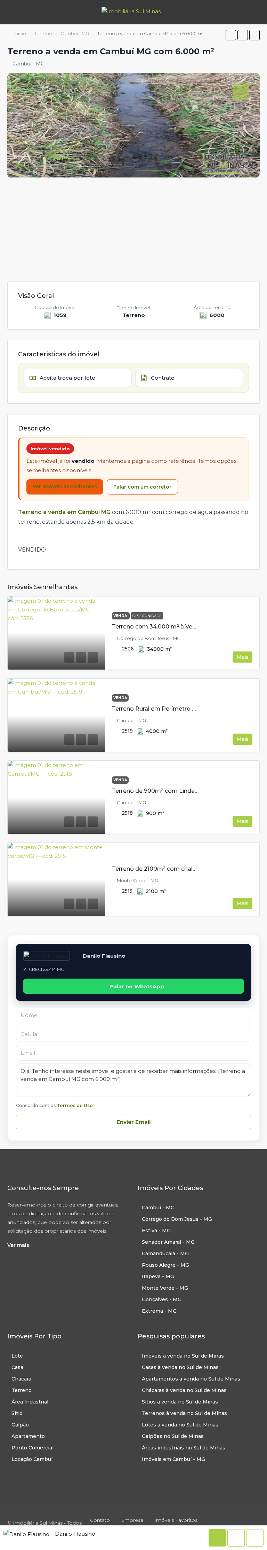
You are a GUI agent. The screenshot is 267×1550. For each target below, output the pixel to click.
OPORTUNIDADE (147, 616)
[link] (56, 633)
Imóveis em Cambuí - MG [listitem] (173, 1459)
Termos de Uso (75, 1105)
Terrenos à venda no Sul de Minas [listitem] (184, 1413)
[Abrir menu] (11, 12)
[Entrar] (253, 12)
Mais (242, 657)
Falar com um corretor (142, 487)
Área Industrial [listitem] (29, 1402)
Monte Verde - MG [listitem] (165, 1288)
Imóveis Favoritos (175, 1520)
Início (20, 33)
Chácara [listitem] (21, 1379)
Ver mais (18, 1245)
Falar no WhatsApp (137, 986)
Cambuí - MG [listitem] (158, 1207)
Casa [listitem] (17, 1367)
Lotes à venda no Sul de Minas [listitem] (180, 1425)
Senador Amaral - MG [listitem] (168, 1242)
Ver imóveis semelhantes (65, 486)
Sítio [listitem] (17, 1413)
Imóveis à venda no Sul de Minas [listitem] (183, 1356)
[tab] (241, 92)
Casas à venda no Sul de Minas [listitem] (180, 1367)
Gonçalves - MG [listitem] (161, 1299)
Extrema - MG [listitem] (159, 1311)
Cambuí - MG (74, 33)
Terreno (43, 33)
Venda (120, 616)
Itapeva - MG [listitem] (158, 1276)
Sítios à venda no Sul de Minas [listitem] (180, 1402)
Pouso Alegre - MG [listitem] (165, 1265)
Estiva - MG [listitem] (156, 1230)
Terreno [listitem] (21, 1390)
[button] (231, 35)
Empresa (132, 1520)
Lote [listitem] (17, 1356)
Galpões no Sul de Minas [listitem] (173, 1436)
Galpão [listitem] (20, 1425)
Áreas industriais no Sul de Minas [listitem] (183, 1448)
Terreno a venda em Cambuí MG (64, 512)
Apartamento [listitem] (28, 1436)
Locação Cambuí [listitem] (31, 1459)
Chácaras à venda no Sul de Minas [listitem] (184, 1390)
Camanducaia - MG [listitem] (165, 1253)
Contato (100, 1520)
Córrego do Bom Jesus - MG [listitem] (177, 1219)
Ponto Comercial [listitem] (32, 1448)
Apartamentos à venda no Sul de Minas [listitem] (191, 1379)
